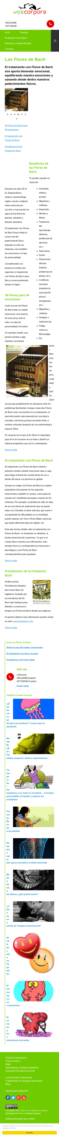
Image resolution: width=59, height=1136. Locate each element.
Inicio (7, 32)
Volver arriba (11, 450)
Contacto (9, 49)
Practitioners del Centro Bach (20, 660)
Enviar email (23, 686)
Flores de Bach (12, 1061)
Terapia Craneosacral (15, 1058)
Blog (7, 1084)
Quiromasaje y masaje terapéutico (22, 1067)
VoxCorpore (10, 1113)
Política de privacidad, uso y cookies (20, 1119)
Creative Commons (33, 1113)
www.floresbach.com (23, 621)
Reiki (8, 1064)
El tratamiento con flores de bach (22, 653)
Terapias (24, 32)
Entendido (29, 1133)
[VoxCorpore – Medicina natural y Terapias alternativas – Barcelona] (29, 8)
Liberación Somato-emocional (20, 1071)
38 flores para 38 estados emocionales (24, 647)
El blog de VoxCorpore (16, 38)
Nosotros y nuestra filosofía (18, 43)
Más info (13, 1128)
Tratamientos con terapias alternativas (23, 1081)
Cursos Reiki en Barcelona (18, 1077)
